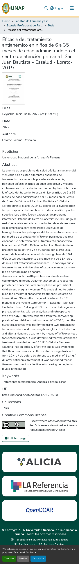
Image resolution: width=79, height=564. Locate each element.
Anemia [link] (42, 382)
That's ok (9, 558)
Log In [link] (59, 8)
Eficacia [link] (53, 382)
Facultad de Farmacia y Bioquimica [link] (33, 21)
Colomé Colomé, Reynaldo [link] (19, 140)
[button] (13, 8)
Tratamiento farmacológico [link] (19, 382)
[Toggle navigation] (72, 8)
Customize (38, 558)
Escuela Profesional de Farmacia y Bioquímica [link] (25, 26)
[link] (39, 114)
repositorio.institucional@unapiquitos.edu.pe (41, 539)
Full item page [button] (17, 438)
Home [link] (6, 21)
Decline (23, 558)
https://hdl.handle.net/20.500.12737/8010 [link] (30, 395)
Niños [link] (62, 382)
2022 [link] (6, 127)
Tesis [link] (51, 26)
